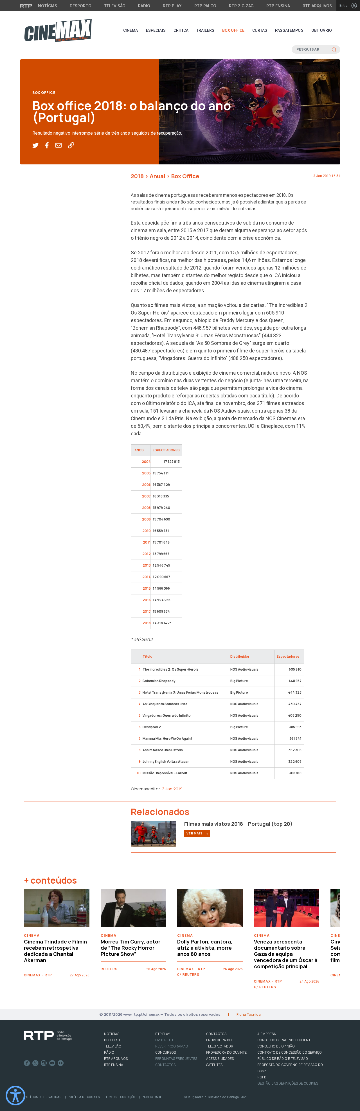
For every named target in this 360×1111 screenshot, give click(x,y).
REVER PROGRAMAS (171, 1046)
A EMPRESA (266, 1034)
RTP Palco (205, 5)
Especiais (156, 30)
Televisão (114, 5)
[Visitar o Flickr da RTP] (61, 1063)
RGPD (261, 1077)
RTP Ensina (278, 5)
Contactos (165, 1065)
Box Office (233, 30)
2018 (137, 176)
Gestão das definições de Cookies (287, 1083)
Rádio (144, 5)
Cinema (130, 30)
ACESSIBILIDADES (220, 1059)
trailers (205, 30)
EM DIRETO (164, 1040)
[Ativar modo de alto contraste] (15, 1095)
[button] (38, 145)
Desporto (80, 5)
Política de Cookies (84, 1097)
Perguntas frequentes (176, 1059)
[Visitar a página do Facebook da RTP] (27, 1063)
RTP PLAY (162, 1034)
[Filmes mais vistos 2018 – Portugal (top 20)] (153, 833)
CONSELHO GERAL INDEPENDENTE (284, 1040)
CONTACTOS (216, 1034)
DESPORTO (113, 1040)
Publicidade (152, 1097)
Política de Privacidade (43, 1097)
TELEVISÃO (112, 1046)
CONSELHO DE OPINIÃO (276, 1046)
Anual (157, 176)
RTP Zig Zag (241, 5)
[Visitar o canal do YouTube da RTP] (52, 1063)
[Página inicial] (58, 30)
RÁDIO (109, 1053)
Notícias (47, 5)
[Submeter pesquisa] (334, 49)
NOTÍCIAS (111, 1034)
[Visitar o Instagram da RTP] (44, 1063)
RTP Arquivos (317, 5)
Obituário (321, 30)
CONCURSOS (165, 1053)
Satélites (214, 1065)
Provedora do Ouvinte (226, 1053)
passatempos (289, 30)
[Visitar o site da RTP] (26, 5)
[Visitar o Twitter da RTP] (35, 1063)
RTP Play (172, 5)
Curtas (259, 30)
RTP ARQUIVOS (116, 1059)
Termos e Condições (121, 1097)
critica (181, 30)
